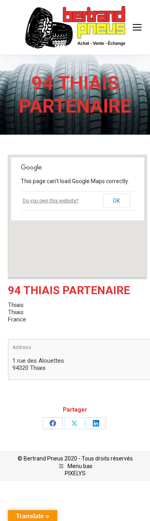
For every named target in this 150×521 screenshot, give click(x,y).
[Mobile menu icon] (137, 27)
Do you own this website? (50, 201)
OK (116, 201)
